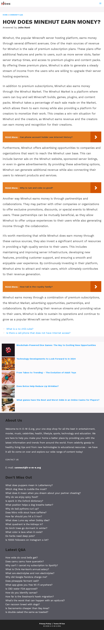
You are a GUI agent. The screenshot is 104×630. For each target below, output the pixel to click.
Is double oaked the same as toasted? (26, 612)
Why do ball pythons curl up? (22, 508)
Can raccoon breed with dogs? (22, 604)
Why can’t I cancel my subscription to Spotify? (31, 565)
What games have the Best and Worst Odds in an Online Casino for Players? (58, 400)
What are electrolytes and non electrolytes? (29, 573)
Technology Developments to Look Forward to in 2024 (46, 358)
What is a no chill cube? (19, 329)
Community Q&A (16, 15)
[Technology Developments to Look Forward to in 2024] (8, 364)
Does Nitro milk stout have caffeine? (25, 512)
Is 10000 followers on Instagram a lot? (26, 540)
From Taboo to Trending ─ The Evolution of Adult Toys (46, 372)
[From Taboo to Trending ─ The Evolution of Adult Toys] (8, 378)
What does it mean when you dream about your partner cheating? (43, 493)
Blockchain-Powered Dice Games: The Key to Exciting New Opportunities (56, 345)
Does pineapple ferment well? (22, 581)
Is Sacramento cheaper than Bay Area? (27, 608)
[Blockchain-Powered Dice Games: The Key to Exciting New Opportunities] (8, 350)
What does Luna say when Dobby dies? (27, 520)
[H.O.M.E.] (7, 3)
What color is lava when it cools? (24, 532)
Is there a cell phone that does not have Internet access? (38, 333)
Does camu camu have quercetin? (24, 561)
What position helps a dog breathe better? (29, 504)
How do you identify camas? (21, 592)
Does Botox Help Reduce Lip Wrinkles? (38, 386)
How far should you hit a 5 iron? (23, 516)
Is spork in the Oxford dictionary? (24, 501)
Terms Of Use (59, 624)
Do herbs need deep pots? (20, 536)
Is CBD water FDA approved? (21, 588)
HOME (5, 15)
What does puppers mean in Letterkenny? (29, 485)
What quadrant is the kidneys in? (24, 524)
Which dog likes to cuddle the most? (26, 489)
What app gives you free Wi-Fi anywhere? (28, 584)
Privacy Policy (45, 624)
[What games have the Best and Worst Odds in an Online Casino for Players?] (8, 405)
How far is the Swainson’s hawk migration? (29, 596)
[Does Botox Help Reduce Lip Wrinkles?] (8, 391)
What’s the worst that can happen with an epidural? (35, 600)
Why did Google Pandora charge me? (26, 577)
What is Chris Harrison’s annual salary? (27, 569)
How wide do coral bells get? (21, 557)
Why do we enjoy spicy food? (21, 497)
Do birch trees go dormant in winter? (26, 528)
